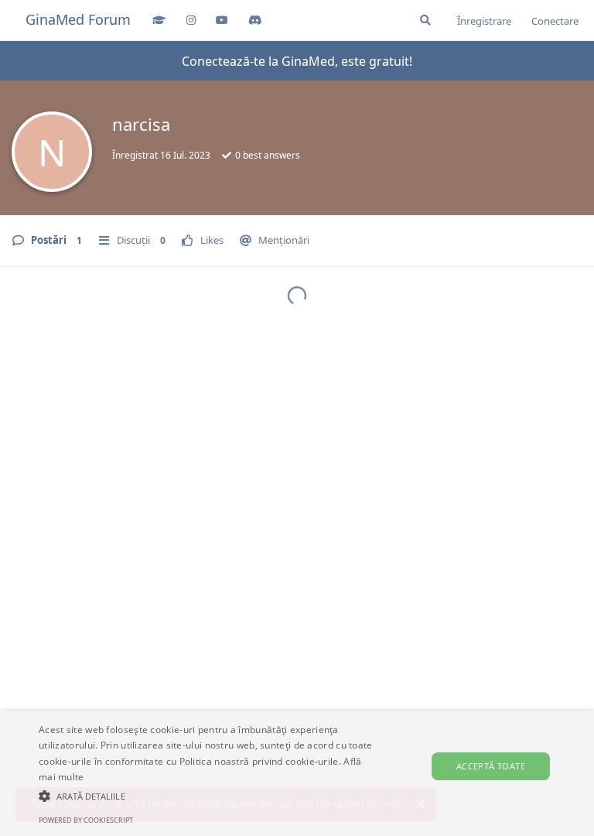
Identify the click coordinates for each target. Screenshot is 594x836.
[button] (206, 795)
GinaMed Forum (78, 19)
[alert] (297, 773)
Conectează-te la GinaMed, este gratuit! (297, 61)
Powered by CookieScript (86, 820)
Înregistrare (484, 21)
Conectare (555, 21)
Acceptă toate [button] (490, 766)
